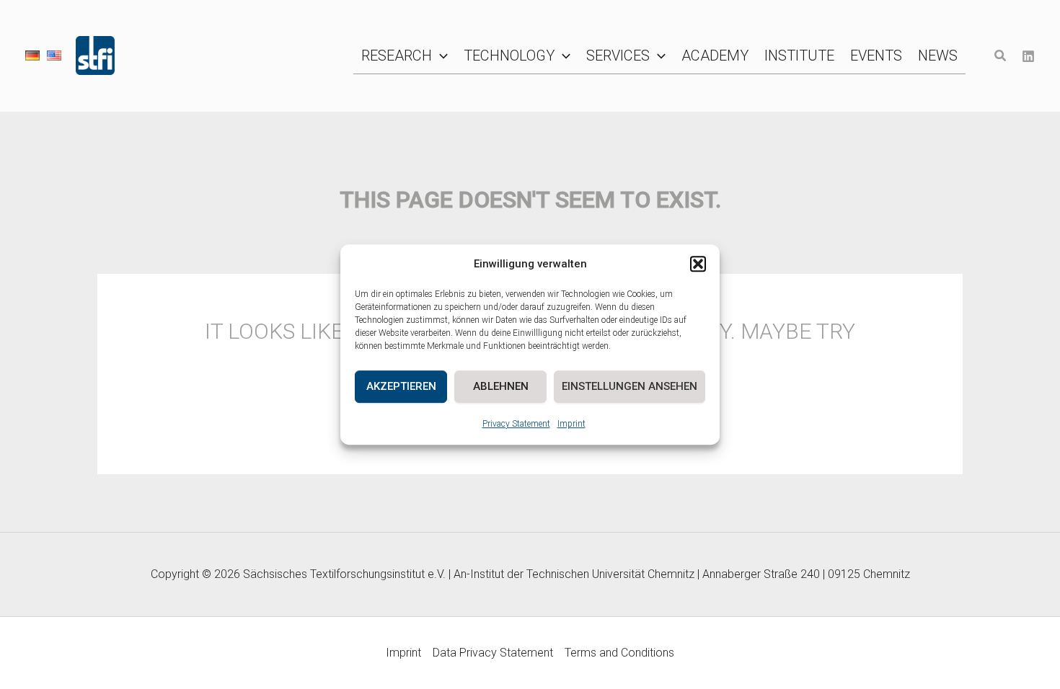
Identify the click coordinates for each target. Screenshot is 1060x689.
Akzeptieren (401, 386)
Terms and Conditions (619, 652)
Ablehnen (501, 386)
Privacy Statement (516, 424)
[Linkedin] (1028, 56)
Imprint (571, 424)
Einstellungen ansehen (629, 386)
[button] (698, 264)
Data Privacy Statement (493, 652)
